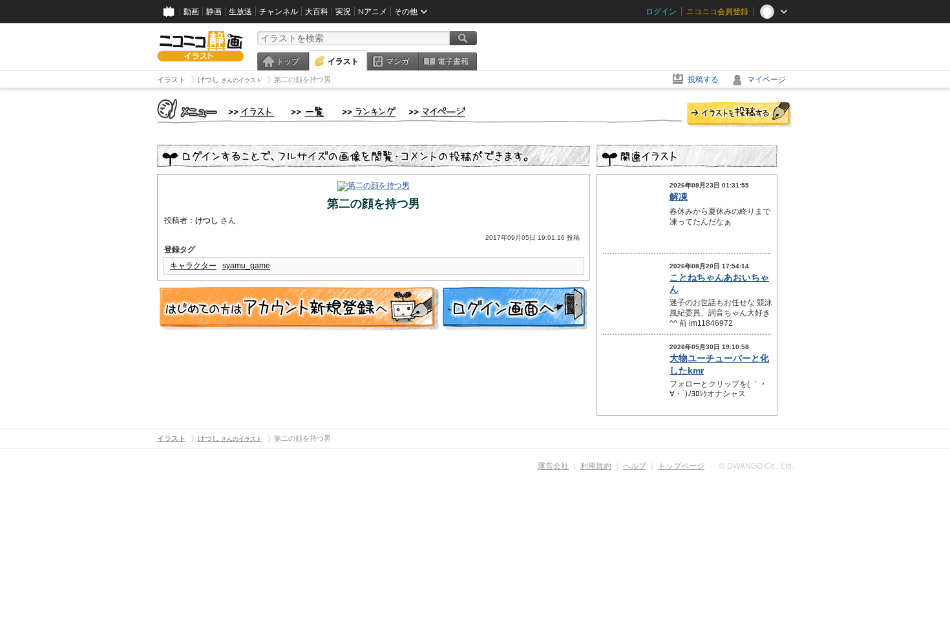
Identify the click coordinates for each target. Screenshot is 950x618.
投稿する (703, 79)
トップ (287, 61)
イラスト (343, 61)
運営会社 (553, 466)
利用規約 (595, 466)
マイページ (766, 79)
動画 (191, 12)
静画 (214, 12)
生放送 (240, 12)
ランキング (369, 112)
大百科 (316, 12)
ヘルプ (634, 466)
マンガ (397, 61)
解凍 (679, 196)
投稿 (739, 115)
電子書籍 (453, 61)
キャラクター (193, 265)
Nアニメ (372, 12)
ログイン (661, 12)
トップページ (681, 466)
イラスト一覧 (310, 112)
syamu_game (246, 265)
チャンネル (278, 12)
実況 (343, 12)
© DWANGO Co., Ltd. (756, 466)
